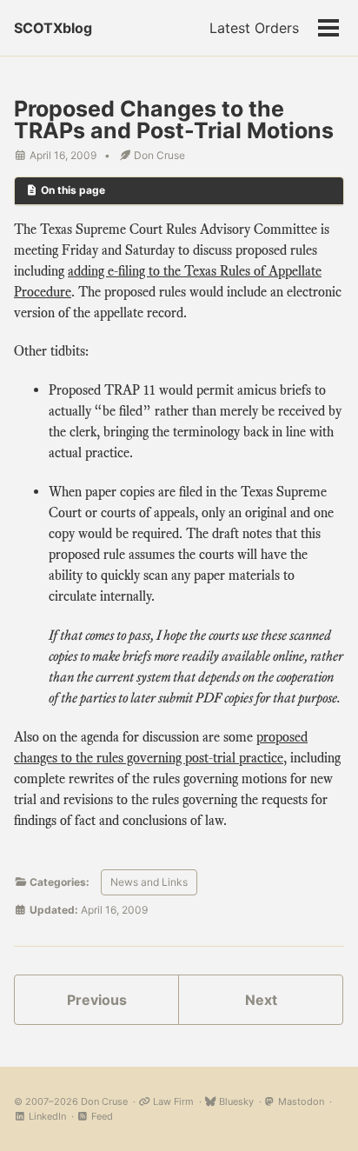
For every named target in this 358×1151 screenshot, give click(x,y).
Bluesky (235, 1101)
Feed (101, 1116)
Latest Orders (254, 28)
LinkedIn (46, 1116)
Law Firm (172, 1101)
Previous (97, 999)
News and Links (149, 881)
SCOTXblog (53, 28)
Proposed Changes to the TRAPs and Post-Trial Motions (174, 119)
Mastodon (299, 1101)
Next (261, 999)
